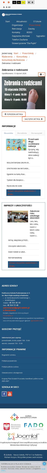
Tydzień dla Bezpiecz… (15, 180)
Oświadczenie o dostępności (12, 373)
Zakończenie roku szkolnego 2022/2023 (36, 214)
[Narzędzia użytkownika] (41, 74)
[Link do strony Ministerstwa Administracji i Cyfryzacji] (12, 426)
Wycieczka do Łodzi (14, 186)
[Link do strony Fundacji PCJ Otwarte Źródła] (23, 436)
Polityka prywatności (9, 361)
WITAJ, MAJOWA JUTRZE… (18, 240)
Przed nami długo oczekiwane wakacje (33, 143)
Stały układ (29, 2)
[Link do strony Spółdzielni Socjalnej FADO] (33, 426)
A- (4, 7)
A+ (9, 7)
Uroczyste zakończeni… (17, 246)
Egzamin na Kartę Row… (16, 174)
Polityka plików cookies (10, 367)
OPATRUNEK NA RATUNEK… (18, 168)
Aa (14, 2)
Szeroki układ (32, 2)
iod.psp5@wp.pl (8, 315)
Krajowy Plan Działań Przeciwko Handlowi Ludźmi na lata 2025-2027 (22, 380)
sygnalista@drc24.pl (37, 321)
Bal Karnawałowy (15, 257)
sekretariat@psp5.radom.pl (16, 307)
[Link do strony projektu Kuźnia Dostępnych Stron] (23, 416)
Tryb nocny (9, 2)
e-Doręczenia (9, 310)
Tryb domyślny (4, 2)
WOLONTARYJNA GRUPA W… (18, 163)
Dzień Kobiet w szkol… (17, 252)
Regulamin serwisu (9, 355)
